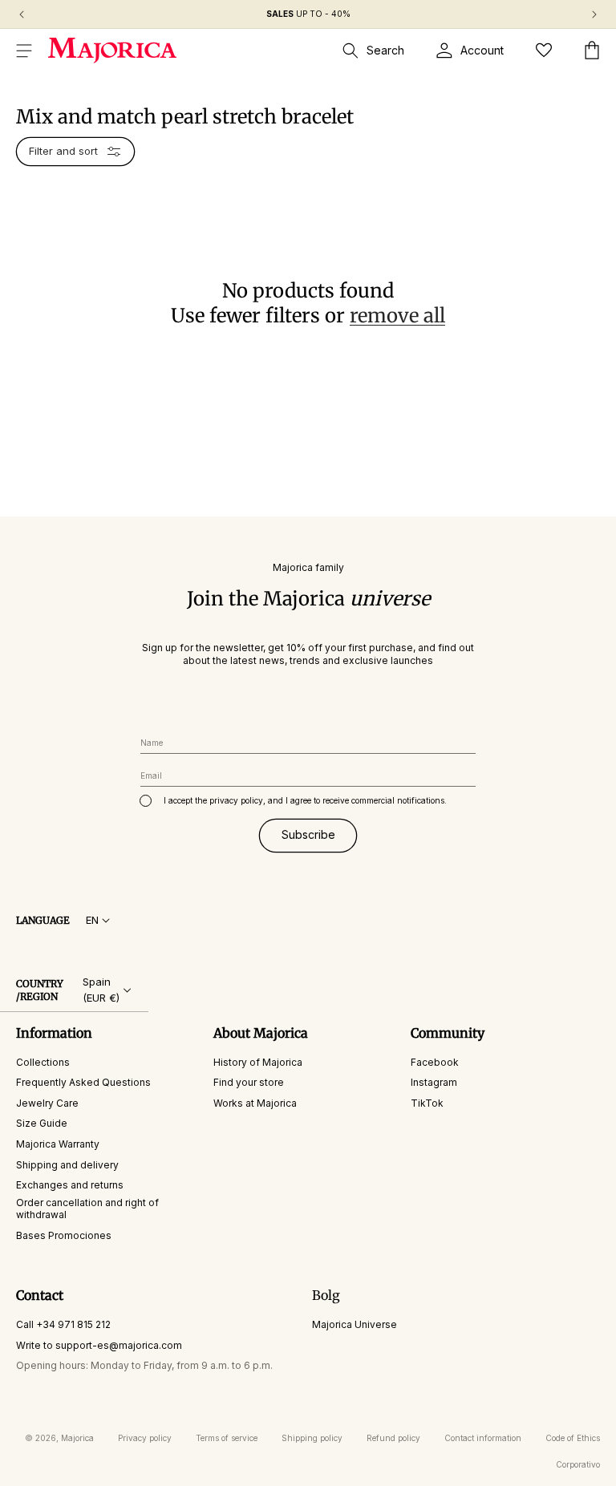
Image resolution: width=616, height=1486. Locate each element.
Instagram (434, 1082)
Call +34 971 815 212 (63, 1324)
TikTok (427, 1103)
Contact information (482, 1438)
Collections (43, 1062)
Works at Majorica (255, 1103)
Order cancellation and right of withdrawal (87, 1208)
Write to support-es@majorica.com (99, 1345)
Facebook (435, 1062)
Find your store (248, 1082)
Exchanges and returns (70, 1185)
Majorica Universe (354, 1324)
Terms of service (226, 1438)
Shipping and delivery (67, 1165)
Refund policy (393, 1438)
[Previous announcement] (21, 14)
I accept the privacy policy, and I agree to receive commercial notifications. (305, 800)
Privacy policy (145, 1438)
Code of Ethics (572, 1438)
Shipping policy (312, 1438)
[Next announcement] (594, 14)
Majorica (77, 1438)
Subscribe (308, 834)
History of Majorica (257, 1062)
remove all (397, 315)
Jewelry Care (47, 1103)
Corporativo (578, 1464)
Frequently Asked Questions (83, 1082)
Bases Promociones (63, 1235)
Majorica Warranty (57, 1144)
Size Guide (41, 1123)
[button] (24, 50)
